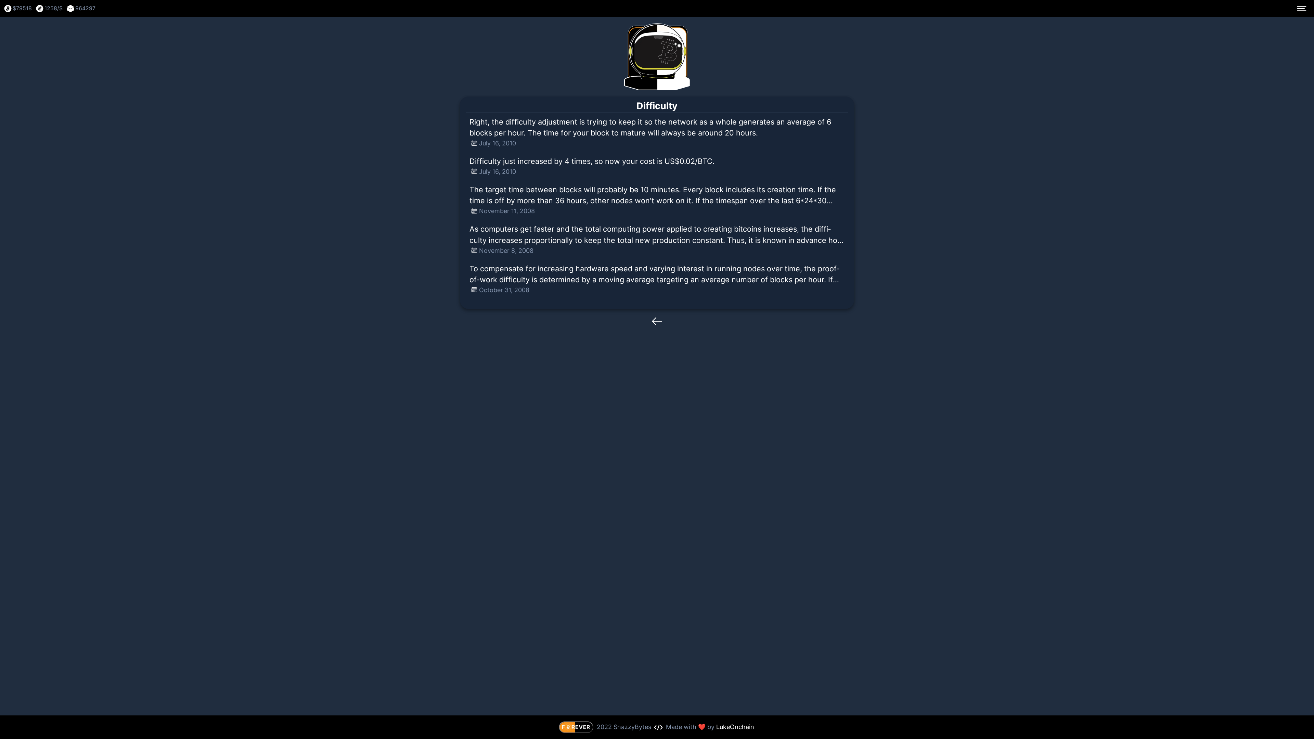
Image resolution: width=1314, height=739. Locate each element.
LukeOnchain (735, 726)
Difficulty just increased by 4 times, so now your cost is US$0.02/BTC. (591, 161)
